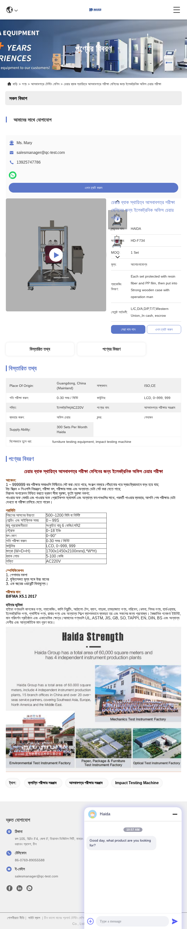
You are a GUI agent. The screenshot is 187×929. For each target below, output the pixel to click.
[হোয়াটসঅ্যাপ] (12, 175)
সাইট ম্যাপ (34, 918)
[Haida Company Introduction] (56, 255)
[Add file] (90, 921)
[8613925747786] (29, 890)
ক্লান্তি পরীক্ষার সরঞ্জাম (42, 783)
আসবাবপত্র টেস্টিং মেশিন (45, 84)
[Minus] (175, 814)
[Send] (175, 921)
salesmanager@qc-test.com (41, 152)
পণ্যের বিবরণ (112, 349)
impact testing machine (137, 783)
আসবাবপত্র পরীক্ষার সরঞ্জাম (86, 783)
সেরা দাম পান (128, 329)
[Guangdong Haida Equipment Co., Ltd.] (95, 10)
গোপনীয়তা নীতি (15, 918)
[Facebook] (9, 890)
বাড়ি (15, 84)
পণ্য (24, 84)
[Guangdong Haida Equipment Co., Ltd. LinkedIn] (19, 890)
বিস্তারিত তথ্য (40, 349)
